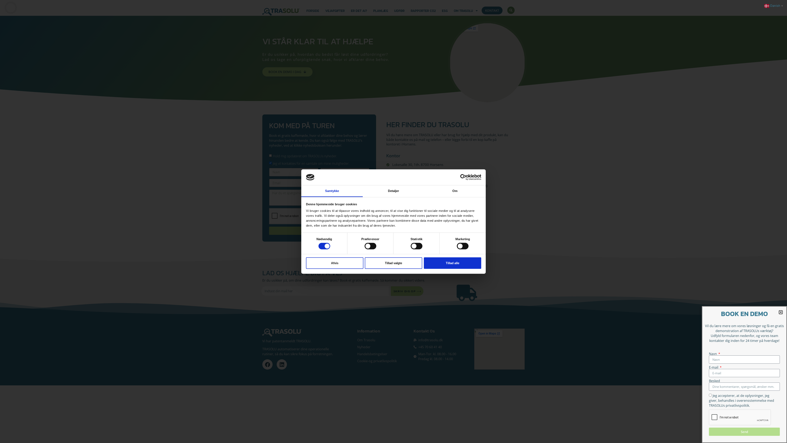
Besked (714, 380)
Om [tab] (454, 191)
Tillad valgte (393, 263)
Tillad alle (452, 263)
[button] (780, 312)
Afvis (334, 263)
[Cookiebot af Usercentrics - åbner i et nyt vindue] (463, 177)
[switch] (370, 246)
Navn (713, 353)
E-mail (714, 367)
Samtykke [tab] (332, 191)
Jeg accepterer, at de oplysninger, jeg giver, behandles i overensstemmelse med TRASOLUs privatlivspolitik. (741, 400)
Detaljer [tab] (393, 191)
